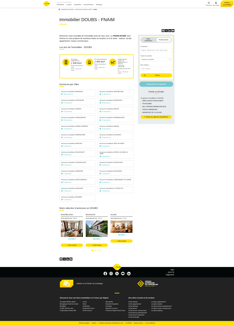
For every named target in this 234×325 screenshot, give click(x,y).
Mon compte (216, 5)
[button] (60, 4)
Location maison (156, 304)
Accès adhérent (150, 323)
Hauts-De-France (88, 308)
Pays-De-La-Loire (111, 308)
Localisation (144, 46)
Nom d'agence (144, 65)
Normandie (109, 302)
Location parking (156, 310)
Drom (84, 304)
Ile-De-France (87, 310)
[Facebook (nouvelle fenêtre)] (105, 273)
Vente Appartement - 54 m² (94, 218)
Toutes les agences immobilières (157, 117)
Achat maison (133, 302)
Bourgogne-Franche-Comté (69, 304)
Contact (93, 323)
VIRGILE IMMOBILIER (149, 109)
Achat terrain (132, 308)
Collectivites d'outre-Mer (68, 310)
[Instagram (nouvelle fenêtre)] (111, 273)
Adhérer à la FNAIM (227, 3)
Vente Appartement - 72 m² (119, 218)
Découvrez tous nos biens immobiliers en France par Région (84, 298)
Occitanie (109, 306)
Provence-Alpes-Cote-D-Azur (115, 310)
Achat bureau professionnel (137, 312)
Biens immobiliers (148, 39)
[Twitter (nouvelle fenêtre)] (117, 273)
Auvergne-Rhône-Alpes (68, 302)
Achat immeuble (133, 317)
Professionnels (164, 39)
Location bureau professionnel (161, 306)
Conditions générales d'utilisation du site (111, 323)
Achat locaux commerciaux (137, 310)
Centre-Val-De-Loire (66, 308)
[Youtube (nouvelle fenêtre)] (123, 273)
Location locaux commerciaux (161, 308)
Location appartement (158, 302)
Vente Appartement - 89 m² (69, 218)
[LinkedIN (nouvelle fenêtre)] (129, 273)
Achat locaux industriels (136, 315)
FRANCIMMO (147, 103)
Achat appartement (134, 304)
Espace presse (138, 323)
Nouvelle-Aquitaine (112, 304)
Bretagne (63, 306)
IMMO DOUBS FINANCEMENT (153, 101)
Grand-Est (86, 306)
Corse (85, 302)
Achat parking (133, 306)
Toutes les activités (146, 56)
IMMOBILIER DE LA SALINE (152, 112)
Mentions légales (84, 323)
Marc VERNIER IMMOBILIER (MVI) (154, 106)
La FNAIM (128, 323)
